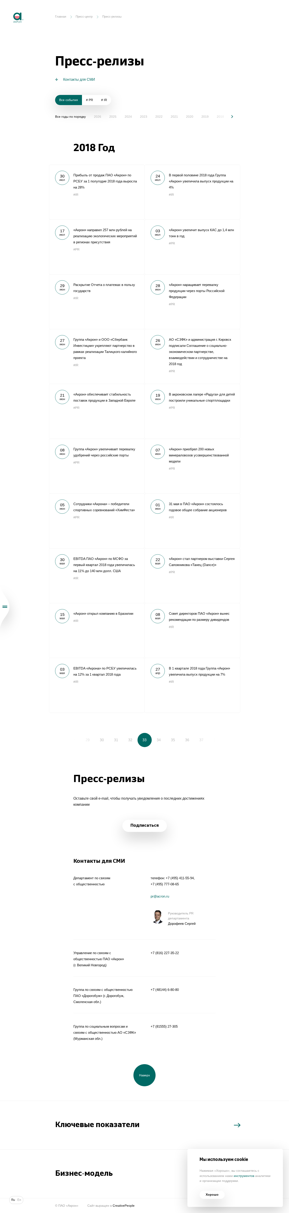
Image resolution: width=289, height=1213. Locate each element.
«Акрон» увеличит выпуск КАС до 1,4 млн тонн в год (192, 246)
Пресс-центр (84, 16)
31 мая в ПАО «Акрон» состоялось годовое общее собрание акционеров (192, 520)
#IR (75, 194)
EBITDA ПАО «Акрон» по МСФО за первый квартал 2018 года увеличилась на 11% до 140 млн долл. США (96, 575)
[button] (229, 116)
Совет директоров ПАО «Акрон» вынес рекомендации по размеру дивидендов (192, 630)
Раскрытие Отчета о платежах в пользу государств (96, 301)
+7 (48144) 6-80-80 (165, 990)
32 (130, 740)
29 (88, 740)
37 (201, 740)
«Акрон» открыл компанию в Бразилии (96, 630)
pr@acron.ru (160, 896)
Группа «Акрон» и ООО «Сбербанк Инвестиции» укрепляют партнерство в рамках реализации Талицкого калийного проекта (96, 356)
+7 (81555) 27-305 (164, 1026)
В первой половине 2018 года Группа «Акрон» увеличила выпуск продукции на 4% (192, 192)
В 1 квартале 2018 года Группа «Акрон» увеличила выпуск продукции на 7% (192, 685)
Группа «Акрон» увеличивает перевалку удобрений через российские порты (96, 466)
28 (73, 740)
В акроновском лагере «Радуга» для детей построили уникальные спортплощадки (192, 411)
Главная (60, 16)
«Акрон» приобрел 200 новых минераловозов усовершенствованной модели (192, 466)
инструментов (244, 1176)
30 (102, 740)
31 (116, 740)
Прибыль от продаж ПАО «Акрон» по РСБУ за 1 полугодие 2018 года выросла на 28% (96, 192)
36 (187, 740)
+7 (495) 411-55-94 (180, 878)
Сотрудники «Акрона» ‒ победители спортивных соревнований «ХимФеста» (96, 520)
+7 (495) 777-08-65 (165, 884)
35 (173, 740)
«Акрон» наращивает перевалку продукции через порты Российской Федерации (192, 301)
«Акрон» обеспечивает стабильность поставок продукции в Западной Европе (96, 411)
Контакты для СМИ (79, 79)
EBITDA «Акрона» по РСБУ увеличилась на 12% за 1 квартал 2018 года (96, 685)
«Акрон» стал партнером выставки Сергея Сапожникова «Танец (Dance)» (192, 575)
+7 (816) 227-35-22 (165, 953)
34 (159, 740)
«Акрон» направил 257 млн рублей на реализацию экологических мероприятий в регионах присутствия (96, 246)
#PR (76, 249)
